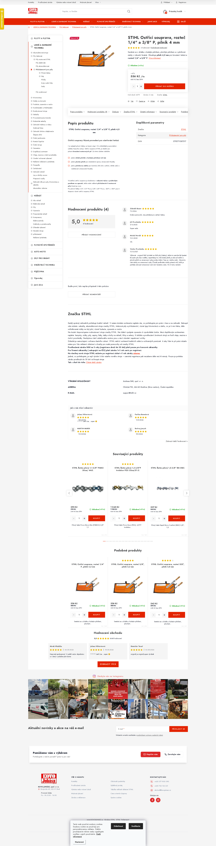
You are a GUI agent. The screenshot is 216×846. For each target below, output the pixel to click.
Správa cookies (116, 797)
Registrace (182, 2)
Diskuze (115, 111)
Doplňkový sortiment (40, 151)
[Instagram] (158, 800)
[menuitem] (38, 21)
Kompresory (37, 217)
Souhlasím (136, 826)
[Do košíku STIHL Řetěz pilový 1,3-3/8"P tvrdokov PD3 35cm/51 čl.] (136, 518)
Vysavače (36, 210)
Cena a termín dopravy (119, 793)
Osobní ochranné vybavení (42, 158)
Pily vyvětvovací (41, 92)
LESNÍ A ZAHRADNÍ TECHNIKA (42, 46)
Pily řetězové (37, 56)
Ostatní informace (147, 111)
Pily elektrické (41, 63)
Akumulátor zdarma (40, 188)
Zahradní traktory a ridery (42, 125)
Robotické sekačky (39, 121)
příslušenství (37, 234)
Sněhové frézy (38, 128)
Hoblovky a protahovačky (42, 224)
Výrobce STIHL (109, 820)
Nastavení (79, 842)
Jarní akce (38, 285)
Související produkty (168, 111)
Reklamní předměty (40, 237)
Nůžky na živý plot (39, 101)
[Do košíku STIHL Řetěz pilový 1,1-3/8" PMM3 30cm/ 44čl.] (96, 518)
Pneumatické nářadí (40, 214)
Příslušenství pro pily (44, 69)
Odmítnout (118, 826)
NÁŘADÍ (37, 195)
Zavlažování (37, 168)
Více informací (155, 58)
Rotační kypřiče (38, 141)
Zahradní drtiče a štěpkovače (43, 131)
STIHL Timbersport (122, 820)
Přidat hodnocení (91, 235)
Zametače (36, 148)
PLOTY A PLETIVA (42, 38)
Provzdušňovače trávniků (42, 118)
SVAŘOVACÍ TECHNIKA (44, 265)
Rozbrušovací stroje (40, 111)
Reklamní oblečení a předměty (43, 162)
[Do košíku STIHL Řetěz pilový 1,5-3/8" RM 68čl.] (176, 518)
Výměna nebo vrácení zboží (66, 2)
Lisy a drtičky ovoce (40, 175)
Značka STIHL (129, 111)
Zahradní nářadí (39, 172)
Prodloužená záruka (45, 2)
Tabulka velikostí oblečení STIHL (122, 789)
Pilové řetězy (45, 73)
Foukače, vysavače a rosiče (42, 104)
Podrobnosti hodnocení (159, 48)
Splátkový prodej (116, 785)
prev (69, 493)
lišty (42, 76)
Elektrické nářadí (39, 204)
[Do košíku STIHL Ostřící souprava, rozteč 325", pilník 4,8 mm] (176, 615)
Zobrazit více (108, 664)
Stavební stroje (38, 231)
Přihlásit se (178, 729)
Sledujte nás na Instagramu (110, 676)
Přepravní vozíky (39, 178)
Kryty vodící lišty (47, 83)
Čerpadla (36, 165)
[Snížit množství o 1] (134, 86)
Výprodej (38, 278)
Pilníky (43, 80)
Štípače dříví (37, 135)
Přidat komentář (92, 294)
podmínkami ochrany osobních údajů (150, 735)
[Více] (181, 21)
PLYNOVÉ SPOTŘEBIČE (44, 245)
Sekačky (36, 114)
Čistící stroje (37, 145)
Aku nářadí (37, 200)
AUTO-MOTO (40, 251)
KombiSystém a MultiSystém (43, 108)
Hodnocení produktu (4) (97, 111)
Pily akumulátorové (42, 66)
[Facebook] (152, 800)
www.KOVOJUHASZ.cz (95, 820)
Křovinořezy (37, 98)
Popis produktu (76, 111)
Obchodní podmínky (118, 781)
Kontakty (31, 2)
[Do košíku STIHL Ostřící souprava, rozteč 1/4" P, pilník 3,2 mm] (96, 615)
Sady (43, 86)
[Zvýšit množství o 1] (141, 86)
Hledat (129, 11)
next (186, 493)
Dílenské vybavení (39, 227)
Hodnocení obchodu (108, 633)
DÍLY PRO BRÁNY (42, 258)
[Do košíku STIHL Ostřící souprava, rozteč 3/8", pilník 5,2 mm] (136, 615)
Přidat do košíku (165, 86)
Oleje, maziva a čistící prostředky (44, 155)
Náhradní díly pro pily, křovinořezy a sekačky (46, 183)
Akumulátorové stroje (40, 53)
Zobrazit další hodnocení (176, 441)
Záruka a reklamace (78, 797)
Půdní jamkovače (39, 138)
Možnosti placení (86, 2)
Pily (34, 207)
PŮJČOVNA (39, 271)
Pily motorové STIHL (43, 59)
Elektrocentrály (38, 221)
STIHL (165, 95)
